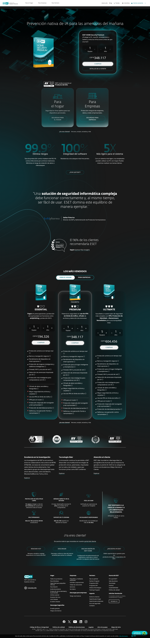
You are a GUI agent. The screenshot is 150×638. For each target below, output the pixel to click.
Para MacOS (54, 587)
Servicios (72, 587)
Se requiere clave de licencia (90, 559)
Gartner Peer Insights (82, 250)
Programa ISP (93, 585)
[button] (85, 49)
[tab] (65, 278)
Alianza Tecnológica (95, 587)
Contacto (92, 605)
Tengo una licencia (55, 611)
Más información (123, 636)
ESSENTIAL (41, 310)
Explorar (27, 478)
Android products (55, 589)
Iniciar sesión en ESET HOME (88, 550)
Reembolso (114, 601)
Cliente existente (138, 3)
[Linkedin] (81, 622)
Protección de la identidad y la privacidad (58, 592)
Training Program (94, 590)
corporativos (120, 557)
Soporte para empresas (96, 601)
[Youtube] (75, 622)
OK (135, 636)
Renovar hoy (36, 549)
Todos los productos (56, 579)
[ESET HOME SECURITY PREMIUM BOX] (75, 292)
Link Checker (54, 599)
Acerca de (104, 3)
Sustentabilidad (113, 587)
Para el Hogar (29, 3)
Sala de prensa (113, 581)
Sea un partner (93, 579)
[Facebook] (64, 622)
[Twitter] (69, 622)
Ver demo (73, 589)
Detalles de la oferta (98, 69)
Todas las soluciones (76, 585)
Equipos (102, 335)
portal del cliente (90, 541)
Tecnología (112, 583)
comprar (97, 64)
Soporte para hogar (95, 599)
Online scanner (54, 595)
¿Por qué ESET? (75, 172)
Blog (110, 3)
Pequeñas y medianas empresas (76, 579)
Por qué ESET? (113, 579)
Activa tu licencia (94, 597)
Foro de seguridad (94, 603)
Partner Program (94, 581)
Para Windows (54, 581)
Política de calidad (114, 590)
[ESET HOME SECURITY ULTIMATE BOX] (109, 292)
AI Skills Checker (55, 601)
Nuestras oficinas (29, 582)
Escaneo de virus (55, 597)
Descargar (62, 549)
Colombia (127, 3)
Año (105, 51)
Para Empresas (42, 3)
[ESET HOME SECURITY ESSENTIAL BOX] (41, 292)
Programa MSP (93, 583)
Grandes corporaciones (77, 582)
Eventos (111, 585)
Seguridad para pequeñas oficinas (58, 584)
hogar (113, 557)
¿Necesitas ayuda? (114, 549)
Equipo (90, 51)
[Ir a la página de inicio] (28, 577)
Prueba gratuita (55, 608)
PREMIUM (75, 310)
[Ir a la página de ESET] (10, 3)
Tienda (117, 3)
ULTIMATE (109, 310)
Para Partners (55, 3)
